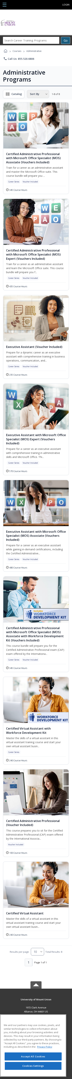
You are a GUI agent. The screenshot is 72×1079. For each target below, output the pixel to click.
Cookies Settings (33, 1065)
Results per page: (19, 951)
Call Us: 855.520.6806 (18, 58)
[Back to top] (36, 1002)
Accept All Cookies (33, 1056)
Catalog (16, 94)
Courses (17, 51)
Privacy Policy (44, 1046)
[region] (33, 1045)
